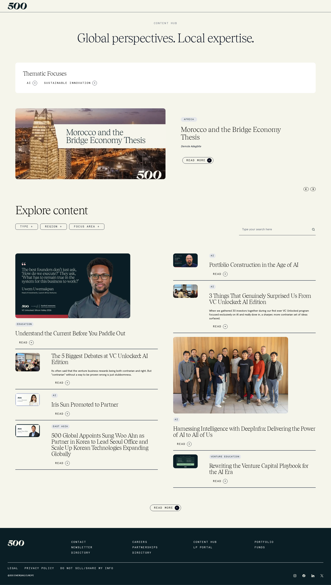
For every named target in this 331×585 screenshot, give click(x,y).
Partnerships (145, 547)
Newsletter (82, 547)
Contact (78, 542)
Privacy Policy (39, 568)
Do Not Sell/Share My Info (87, 568)
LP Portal (203, 547)
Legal (13, 568)
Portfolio (264, 542)
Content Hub (205, 542)
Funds (260, 547)
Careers (139, 542)
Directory (80, 553)
